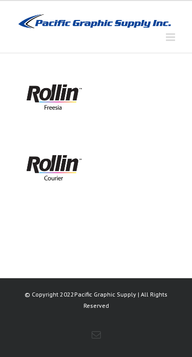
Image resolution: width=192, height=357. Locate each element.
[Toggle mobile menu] (171, 37)
